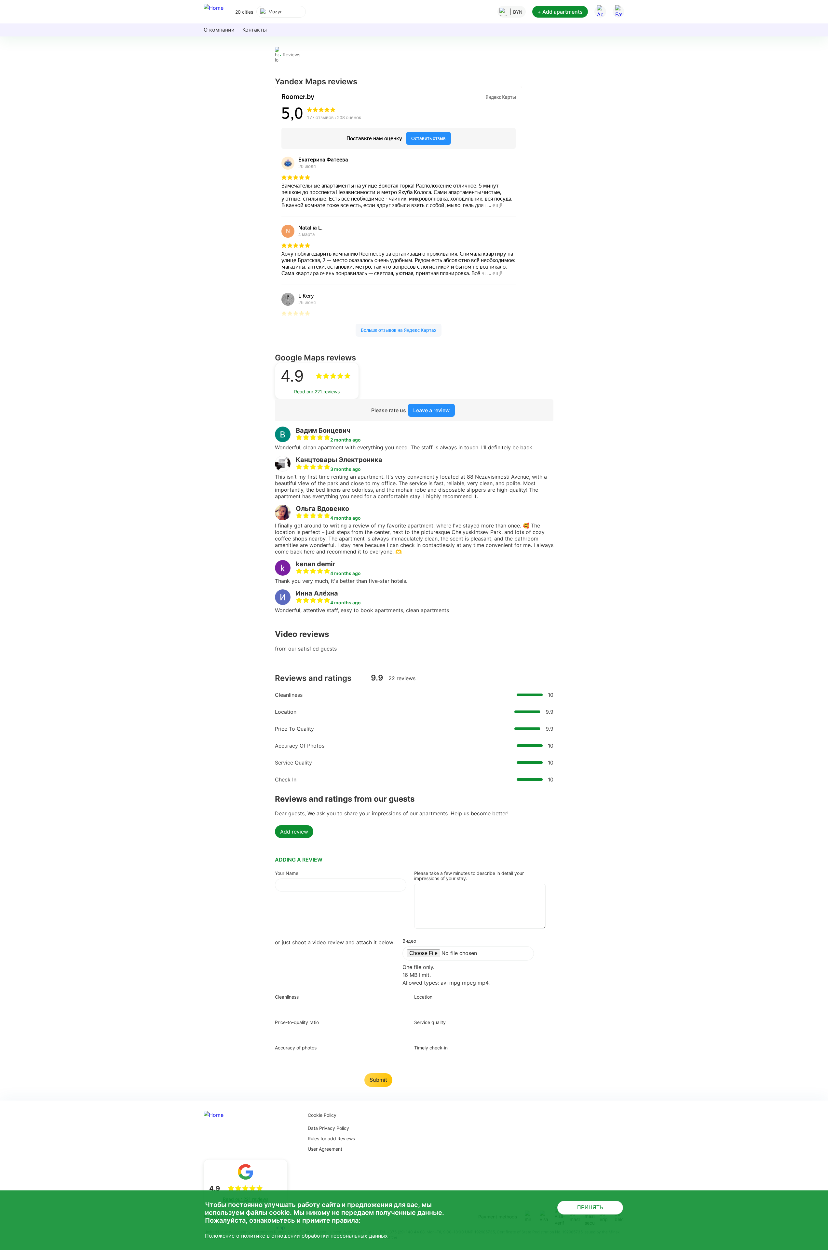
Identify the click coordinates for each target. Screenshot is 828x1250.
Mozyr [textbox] (275, 11)
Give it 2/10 (289, 1007)
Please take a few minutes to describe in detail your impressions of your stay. (469, 876)
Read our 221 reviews (317, 391)
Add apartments (560, 11)
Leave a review (431, 410)
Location (423, 997)
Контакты (254, 29)
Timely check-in (431, 1047)
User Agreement (325, 1149)
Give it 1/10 (280, 1007)
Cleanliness (287, 997)
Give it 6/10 (328, 1007)
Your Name (286, 873)
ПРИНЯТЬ (590, 1207)
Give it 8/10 (348, 1007)
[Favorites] (618, 12)
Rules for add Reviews (331, 1138)
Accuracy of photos (296, 1047)
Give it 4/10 (309, 1007)
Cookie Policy (322, 1115)
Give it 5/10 (319, 1007)
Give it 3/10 (299, 1007)
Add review (294, 831)
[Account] (600, 12)
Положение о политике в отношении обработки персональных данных (296, 1235)
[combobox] (281, 12)
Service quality (430, 1022)
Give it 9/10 (358, 1007)
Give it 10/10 (368, 1007)
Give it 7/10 (338, 1007)
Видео (409, 941)
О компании (219, 29)
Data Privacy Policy (328, 1128)
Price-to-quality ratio (297, 1022)
